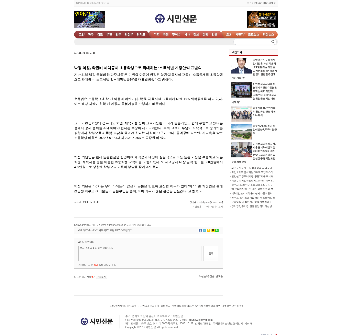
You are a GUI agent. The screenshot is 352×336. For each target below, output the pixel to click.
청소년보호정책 (211, 305)
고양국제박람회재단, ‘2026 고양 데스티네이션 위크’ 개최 (261, 172)
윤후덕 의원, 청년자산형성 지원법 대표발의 (254, 202)
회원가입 (260, 3)
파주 (85, 53)
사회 (92, 53)
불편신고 (165, 305)
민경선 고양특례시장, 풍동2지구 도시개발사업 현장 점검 (261, 176)
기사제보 (271, 3)
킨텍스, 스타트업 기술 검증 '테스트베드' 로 (253, 197)
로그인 (250, 3)
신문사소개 (130, 305)
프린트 (113, 230)
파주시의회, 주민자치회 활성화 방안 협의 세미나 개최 (264, 112)
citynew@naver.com (201, 319)
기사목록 (101, 230)
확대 (82, 230)
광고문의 (154, 305)
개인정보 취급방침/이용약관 (187, 305)
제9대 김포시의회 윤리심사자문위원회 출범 (254, 193)
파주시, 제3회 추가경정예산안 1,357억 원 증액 (265, 129)
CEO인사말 (116, 305)
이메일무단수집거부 (233, 305)
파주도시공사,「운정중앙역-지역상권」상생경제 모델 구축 (262, 168)
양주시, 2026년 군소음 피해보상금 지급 (252, 184)
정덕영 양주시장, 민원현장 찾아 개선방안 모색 (255, 206)
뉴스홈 (77, 53)
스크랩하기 (126, 230)
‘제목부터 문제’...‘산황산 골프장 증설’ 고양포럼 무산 (258, 189)
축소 (90, 230)
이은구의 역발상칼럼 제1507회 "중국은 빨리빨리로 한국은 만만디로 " (267, 180)
